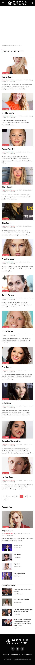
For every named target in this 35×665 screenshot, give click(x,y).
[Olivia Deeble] (17, 175)
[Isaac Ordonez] (7, 547)
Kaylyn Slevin (7, 77)
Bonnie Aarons (8, 295)
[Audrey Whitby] (17, 137)
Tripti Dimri (17, 564)
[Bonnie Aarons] (17, 283)
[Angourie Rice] (17, 519)
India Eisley (6, 403)
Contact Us (15, 654)
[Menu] (3, 3)
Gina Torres (6, 223)
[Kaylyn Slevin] (17, 65)
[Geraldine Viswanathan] (17, 429)
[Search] (32, 3)
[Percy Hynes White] (7, 576)
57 (26, 496)
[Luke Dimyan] (7, 557)
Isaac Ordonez (18, 545)
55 (17, 496)
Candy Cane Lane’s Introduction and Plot (22, 590)
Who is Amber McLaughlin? (21, 600)
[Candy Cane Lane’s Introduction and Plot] (7, 592)
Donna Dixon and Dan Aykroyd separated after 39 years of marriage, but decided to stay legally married (22, 622)
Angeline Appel (8, 259)
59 (4, 500)
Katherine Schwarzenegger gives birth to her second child (23, 611)
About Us (6, 654)
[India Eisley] (17, 391)
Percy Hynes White (19, 573)
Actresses (13, 45)
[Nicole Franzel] (17, 319)
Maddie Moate (8, 113)
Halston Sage (7, 477)
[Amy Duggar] (17, 355)
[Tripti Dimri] (7, 566)
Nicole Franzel (7, 331)
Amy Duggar (7, 367)
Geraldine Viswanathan (11, 441)
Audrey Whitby (8, 149)
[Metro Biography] (17, 3)
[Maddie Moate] (17, 101)
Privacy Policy (27, 654)
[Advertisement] (17, 25)
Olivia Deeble (7, 187)
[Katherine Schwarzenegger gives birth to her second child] (7, 612)
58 (30, 496)
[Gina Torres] (17, 211)
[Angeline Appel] (17, 247)
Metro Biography (6, 45)
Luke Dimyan (17, 555)
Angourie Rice (7, 530)
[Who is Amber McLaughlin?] (7, 602)
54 (13, 496)
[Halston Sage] (17, 465)
